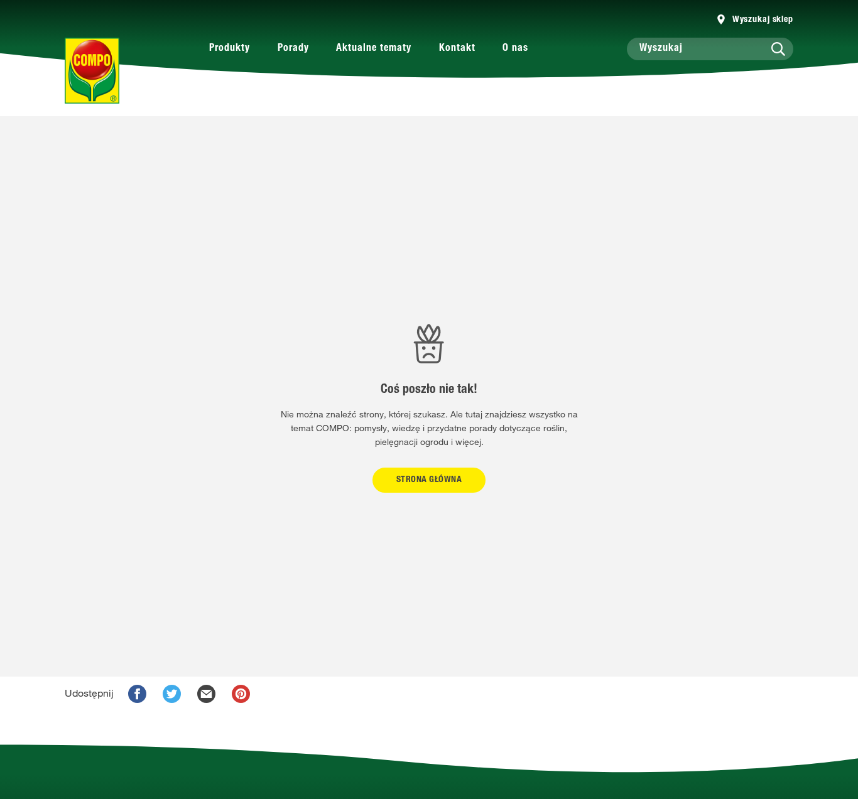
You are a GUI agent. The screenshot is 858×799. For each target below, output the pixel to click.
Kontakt (457, 49)
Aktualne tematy (373, 49)
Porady (293, 49)
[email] (206, 694)
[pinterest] (241, 694)
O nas (515, 49)
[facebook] (137, 694)
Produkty (229, 49)
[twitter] (172, 694)
